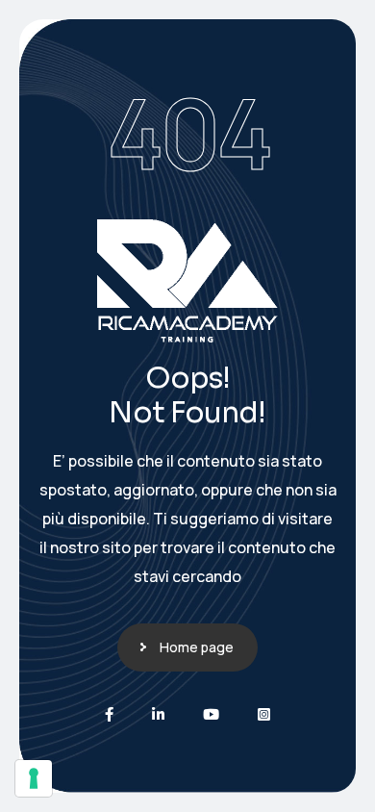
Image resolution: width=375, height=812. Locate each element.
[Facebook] (109, 714)
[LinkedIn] (158, 714)
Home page (197, 647)
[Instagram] (264, 714)
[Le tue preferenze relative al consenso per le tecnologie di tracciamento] (33, 778)
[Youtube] (211, 714)
